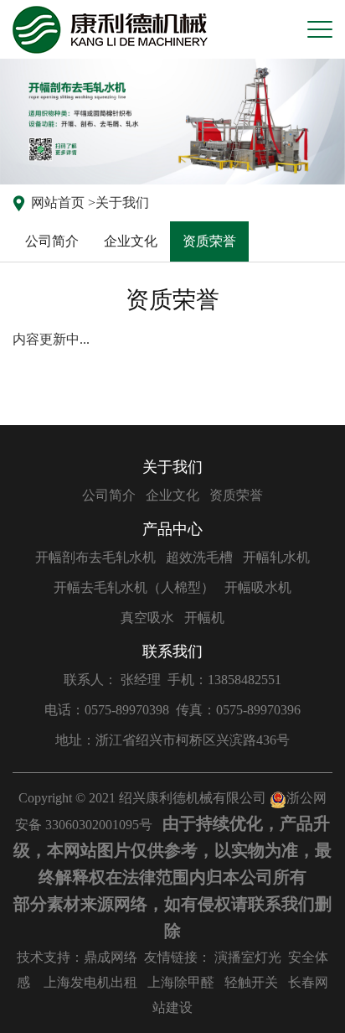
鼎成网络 (110, 957)
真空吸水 (147, 617)
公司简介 (52, 241)
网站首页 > (63, 202)
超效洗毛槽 (199, 557)
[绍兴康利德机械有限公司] (110, 30)
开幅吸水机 (257, 587)
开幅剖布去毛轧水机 (95, 557)
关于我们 (122, 202)
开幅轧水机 (276, 557)
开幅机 (204, 617)
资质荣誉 (209, 241)
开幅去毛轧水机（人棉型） (134, 587)
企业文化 (130, 241)
